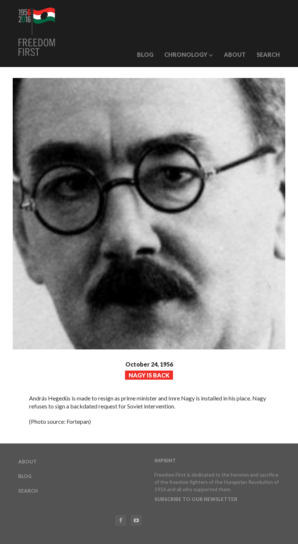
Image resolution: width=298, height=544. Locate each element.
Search (268, 54)
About (235, 54)
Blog (145, 54)
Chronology (186, 54)
